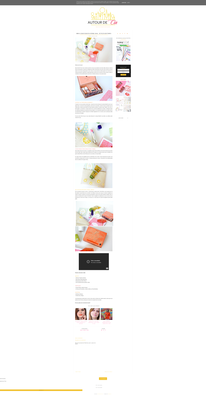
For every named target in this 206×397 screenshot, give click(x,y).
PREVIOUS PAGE (108, 371)
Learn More (124, 2)
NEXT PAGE (78, 371)
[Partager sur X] (101, 330)
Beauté (81, 330)
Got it (128, 2)
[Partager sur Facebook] (103, 330)
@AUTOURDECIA (103, 378)
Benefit (84, 330)
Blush (88, 330)
